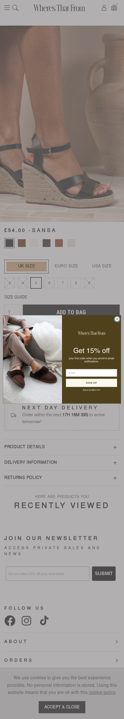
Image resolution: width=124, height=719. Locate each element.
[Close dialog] (117, 319)
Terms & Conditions (89, 390)
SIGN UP (91, 383)
